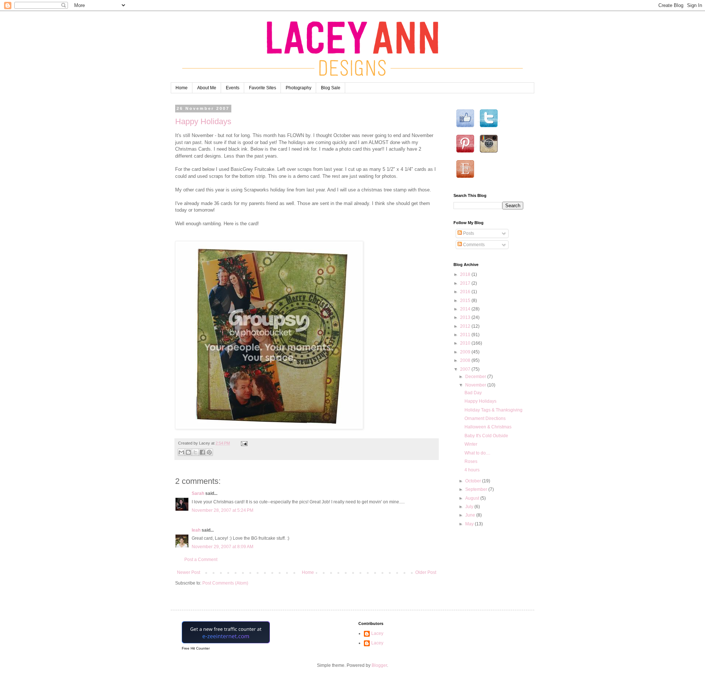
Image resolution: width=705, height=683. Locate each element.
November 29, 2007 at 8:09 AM (222, 546)
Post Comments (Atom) (225, 583)
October (473, 481)
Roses (470, 461)
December (476, 376)
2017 (465, 283)
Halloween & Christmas (487, 426)
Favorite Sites (262, 87)
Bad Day (473, 392)
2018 (465, 274)
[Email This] (181, 452)
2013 (465, 317)
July (469, 506)
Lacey (377, 633)
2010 (465, 343)
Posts (468, 233)
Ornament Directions (485, 418)
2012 (465, 326)
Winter (470, 444)
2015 (465, 300)
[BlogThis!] (188, 452)
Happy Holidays (203, 121)
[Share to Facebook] (202, 452)
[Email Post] (243, 443)
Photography (298, 87)
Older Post (425, 572)
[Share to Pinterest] (209, 452)
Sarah (198, 493)
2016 (465, 291)
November (476, 385)
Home (182, 87)
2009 (465, 352)
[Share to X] (195, 452)
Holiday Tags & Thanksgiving (493, 410)
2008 (465, 360)
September (476, 489)
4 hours (472, 469)
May (470, 523)
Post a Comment (200, 559)
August (472, 498)
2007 (465, 369)
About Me (206, 87)
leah (196, 530)
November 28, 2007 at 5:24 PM (222, 510)
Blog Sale (330, 87)
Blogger (379, 665)
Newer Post (188, 572)
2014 (465, 309)
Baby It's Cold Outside (486, 435)
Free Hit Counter (196, 648)
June (470, 515)
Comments (473, 244)
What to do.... (477, 453)
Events (232, 87)
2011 (465, 334)
